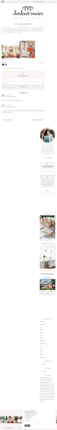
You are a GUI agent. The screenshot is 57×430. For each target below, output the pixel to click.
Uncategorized (21, 68)
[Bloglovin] (48, 158)
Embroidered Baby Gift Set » (37, 119)
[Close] (55, 408)
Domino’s (15, 32)
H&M (41, 332)
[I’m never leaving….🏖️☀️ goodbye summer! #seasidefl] (3, 419)
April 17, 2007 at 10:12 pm (11, 106)
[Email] (51, 158)
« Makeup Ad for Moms (7, 119)
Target (41, 351)
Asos (41, 327)
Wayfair (41, 354)
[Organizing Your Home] (47, 268)
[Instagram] (46, 158)
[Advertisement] (22, 37)
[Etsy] (50, 158)
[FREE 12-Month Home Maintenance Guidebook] (47, 289)
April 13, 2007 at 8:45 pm (11, 96)
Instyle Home (4, 32)
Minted (41, 338)
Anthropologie (42, 324)
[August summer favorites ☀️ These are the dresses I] (10, 419)
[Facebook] (43, 158)
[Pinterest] (45, 158)
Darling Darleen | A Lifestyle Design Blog (28, 10)
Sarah (7, 105)
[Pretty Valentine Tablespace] (47, 238)
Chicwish (41, 329)
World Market (42, 357)
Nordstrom (42, 340)
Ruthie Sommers (14, 27)
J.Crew (41, 335)
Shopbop (41, 349)
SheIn (41, 346)
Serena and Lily (43, 343)
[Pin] (43, 63)
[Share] (40, 63)
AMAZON (41, 321)
